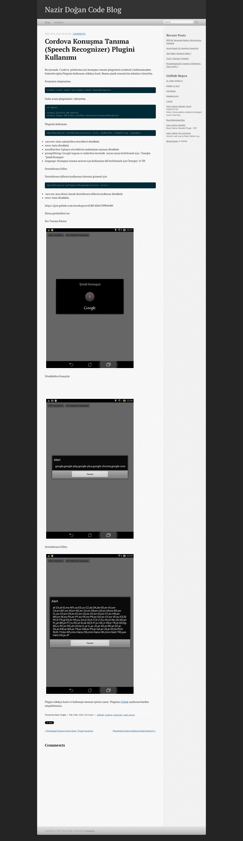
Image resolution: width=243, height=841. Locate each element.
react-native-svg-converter (178, 133)
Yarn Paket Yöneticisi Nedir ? (178, 53)
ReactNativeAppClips (175, 120)
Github (125, 702)
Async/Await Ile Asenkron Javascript (182, 48)
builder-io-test (173, 86)
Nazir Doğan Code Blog (83, 9)
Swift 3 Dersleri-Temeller (177, 58)
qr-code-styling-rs (174, 80)
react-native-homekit (175, 125)
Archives (58, 22)
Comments (79, 33)
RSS (196, 22)
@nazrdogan (172, 141)
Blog (47, 22)
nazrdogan (171, 91)
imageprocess (172, 96)
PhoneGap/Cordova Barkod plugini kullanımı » (134, 730)
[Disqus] (100, 786)
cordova (108, 714)
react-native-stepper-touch (178, 106)
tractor (169, 101)
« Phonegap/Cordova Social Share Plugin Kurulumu (69, 730)
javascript (117, 714)
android (100, 714)
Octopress (90, 830)
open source (129, 714)
